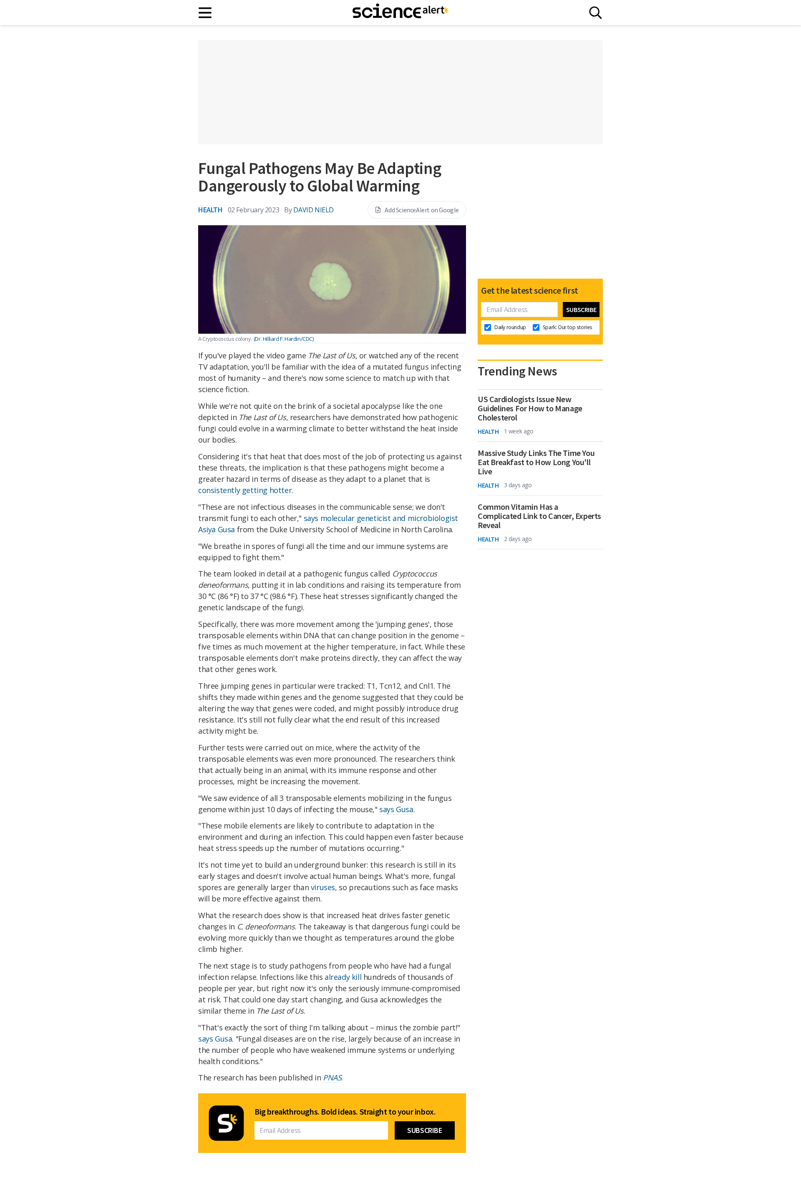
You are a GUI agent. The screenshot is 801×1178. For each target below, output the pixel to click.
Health (210, 209)
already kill (343, 977)
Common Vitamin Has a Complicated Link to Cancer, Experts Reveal (539, 516)
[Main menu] (205, 12)
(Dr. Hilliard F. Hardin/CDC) (284, 338)
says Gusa (396, 809)
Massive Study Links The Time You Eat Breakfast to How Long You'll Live (536, 462)
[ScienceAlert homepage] (400, 12)
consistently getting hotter (245, 490)
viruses (323, 887)
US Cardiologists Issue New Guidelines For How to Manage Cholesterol (530, 408)
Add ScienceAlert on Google (422, 210)
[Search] (595, 12)
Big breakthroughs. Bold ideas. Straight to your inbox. (345, 1111)
